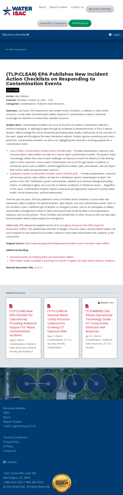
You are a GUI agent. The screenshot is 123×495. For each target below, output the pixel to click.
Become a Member (14, 408)
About (7, 417)
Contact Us (9, 451)
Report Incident (12, 421)
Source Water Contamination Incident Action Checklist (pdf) (40, 150)
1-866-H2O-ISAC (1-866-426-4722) (23, 482)
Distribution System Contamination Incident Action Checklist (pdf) (44, 173)
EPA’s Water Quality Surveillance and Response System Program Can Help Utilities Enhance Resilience (62, 260)
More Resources (17, 49)
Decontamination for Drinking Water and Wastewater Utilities (42, 256)
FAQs (6, 412)
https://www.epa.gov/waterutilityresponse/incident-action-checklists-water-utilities (67, 243)
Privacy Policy (11, 442)
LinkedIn (11, 462)
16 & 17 (38, 267)
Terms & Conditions (15, 437)
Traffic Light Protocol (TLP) (19, 426)
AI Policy (8, 446)
